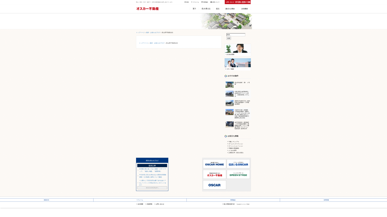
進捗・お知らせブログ (153, 32)
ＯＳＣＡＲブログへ (152, 188)
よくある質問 (232, 150)
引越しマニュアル (234, 141)
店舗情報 (149, 204)
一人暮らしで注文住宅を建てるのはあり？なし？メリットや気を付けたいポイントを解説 (152, 182)
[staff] (238, 64)
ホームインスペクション (236, 144)
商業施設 (205, 2)
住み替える (206, 8)
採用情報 (326, 200)
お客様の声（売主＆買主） (236, 153)
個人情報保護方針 (229, 204)
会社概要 (244, 8)
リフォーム (196, 2)
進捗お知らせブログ (152, 160)
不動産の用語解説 (234, 148)
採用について (216, 2)
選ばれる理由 (230, 8)
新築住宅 (46, 200)
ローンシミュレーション (236, 146)
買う (194, 8)
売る (217, 8)
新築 (187, 2)
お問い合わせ (160, 204)
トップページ (140, 32)
